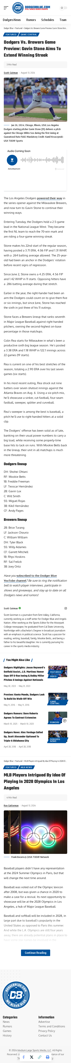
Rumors (54, 722)
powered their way (49, 198)
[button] (7, 7)
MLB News (26, 767)
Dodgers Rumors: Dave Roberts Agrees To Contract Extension (21, 716)
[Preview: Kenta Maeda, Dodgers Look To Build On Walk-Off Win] (57, 698)
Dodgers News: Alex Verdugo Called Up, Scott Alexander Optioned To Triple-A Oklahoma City (23, 737)
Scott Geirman (11, 72)
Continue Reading (35, 952)
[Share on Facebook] (24, 1057)
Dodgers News (55, 740)
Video (53, 676)
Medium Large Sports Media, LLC (34, 1050)
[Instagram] (65, 608)
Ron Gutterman (11, 805)
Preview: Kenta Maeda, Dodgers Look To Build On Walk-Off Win (24, 697)
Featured (11, 34)
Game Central (29, 34)
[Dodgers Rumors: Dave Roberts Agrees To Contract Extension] (57, 717)
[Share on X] (32, 1057)
